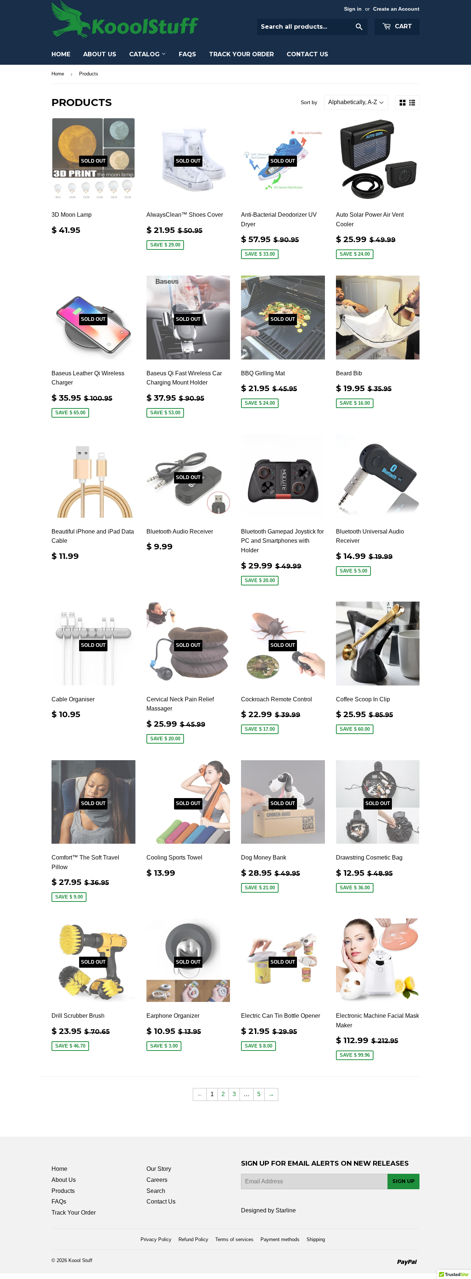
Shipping (316, 1239)
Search (155, 1191)
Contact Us (307, 54)
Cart (402, 26)
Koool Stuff (80, 1260)
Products (63, 1191)
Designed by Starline (268, 1210)
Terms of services (234, 1239)
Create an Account (396, 9)
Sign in (353, 9)
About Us (99, 54)
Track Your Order (241, 54)
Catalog (145, 54)
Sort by (309, 102)
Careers (156, 1180)
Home (61, 54)
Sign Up (403, 1181)
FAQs (187, 54)
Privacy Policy (156, 1239)
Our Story (158, 1169)
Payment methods (280, 1239)
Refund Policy (193, 1239)
